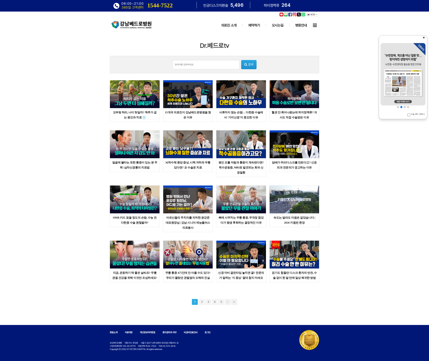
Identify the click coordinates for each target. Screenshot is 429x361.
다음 (228, 302)
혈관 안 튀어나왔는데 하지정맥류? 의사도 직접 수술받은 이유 (294, 115)
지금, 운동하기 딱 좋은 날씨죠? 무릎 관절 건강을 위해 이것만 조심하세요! (134, 275)
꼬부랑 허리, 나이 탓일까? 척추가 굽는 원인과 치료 (135, 115)
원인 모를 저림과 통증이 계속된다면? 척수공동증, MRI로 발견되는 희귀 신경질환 (241, 167)
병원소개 (113, 332)
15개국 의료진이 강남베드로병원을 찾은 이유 (188, 115)
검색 (250, 64)
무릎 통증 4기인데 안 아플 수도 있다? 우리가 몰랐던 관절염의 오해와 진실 (187, 275)
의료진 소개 (229, 25)
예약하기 (254, 25)
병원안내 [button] (301, 25)
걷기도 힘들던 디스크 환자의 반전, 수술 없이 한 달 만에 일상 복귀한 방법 (294, 275)
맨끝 (234, 302)
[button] (398, 107)
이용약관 (129, 332)
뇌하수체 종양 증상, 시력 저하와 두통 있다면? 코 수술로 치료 (187, 165)
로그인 (207, 332)
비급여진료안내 (190, 332)
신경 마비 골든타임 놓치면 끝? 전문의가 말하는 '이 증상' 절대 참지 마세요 (241, 275)
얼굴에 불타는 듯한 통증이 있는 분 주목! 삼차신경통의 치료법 (134, 165)
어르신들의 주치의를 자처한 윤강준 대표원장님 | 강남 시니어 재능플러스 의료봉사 (188, 222)
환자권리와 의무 (170, 332)
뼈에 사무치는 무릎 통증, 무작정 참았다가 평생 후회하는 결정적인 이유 (241, 220)
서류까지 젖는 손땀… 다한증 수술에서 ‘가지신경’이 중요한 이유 (241, 115)
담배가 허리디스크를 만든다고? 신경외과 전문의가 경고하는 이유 (294, 165)
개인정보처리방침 (147, 332)
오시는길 (278, 25)
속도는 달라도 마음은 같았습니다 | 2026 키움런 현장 (294, 220)
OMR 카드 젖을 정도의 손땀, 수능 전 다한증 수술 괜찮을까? (135, 220)
